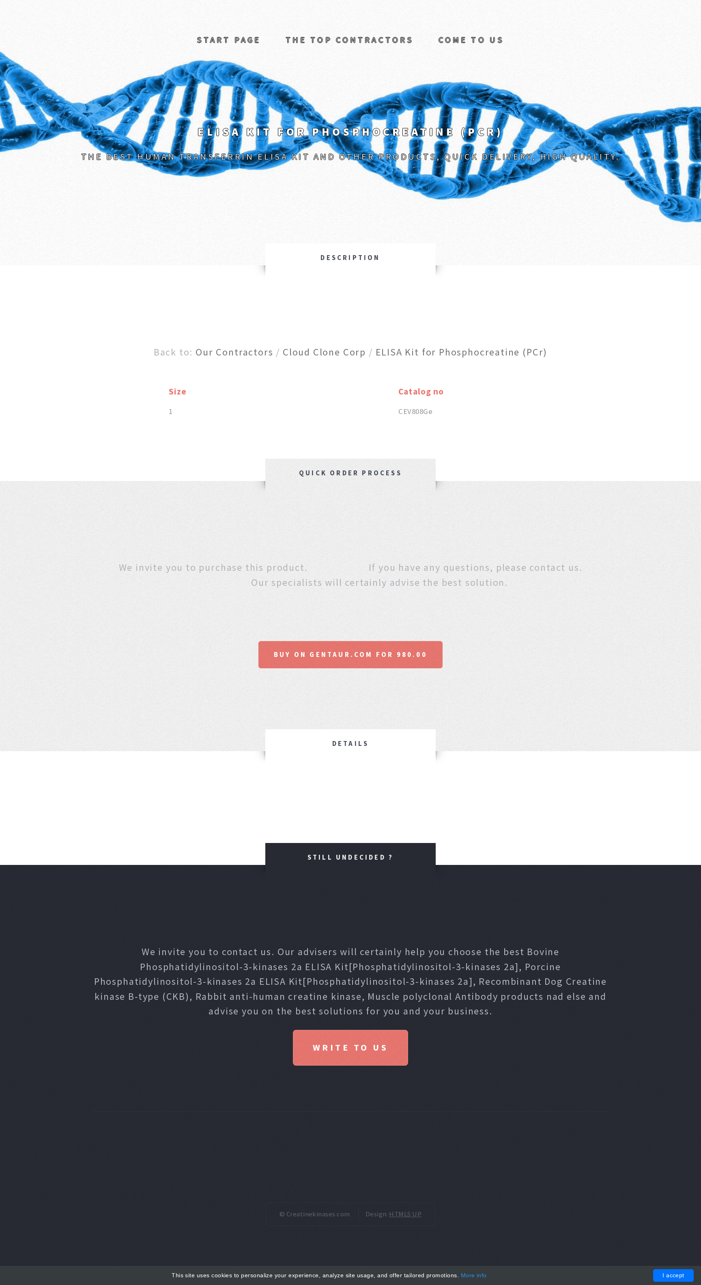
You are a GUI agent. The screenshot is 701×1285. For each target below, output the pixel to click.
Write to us (350, 1047)
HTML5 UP (405, 1213)
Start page (229, 40)
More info (474, 1275)
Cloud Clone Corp (324, 352)
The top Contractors (350, 40)
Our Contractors (234, 352)
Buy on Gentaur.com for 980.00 (350, 654)
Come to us (471, 40)
